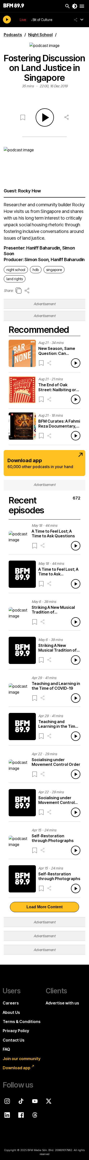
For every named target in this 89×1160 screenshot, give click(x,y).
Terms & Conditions (22, 1021)
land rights (14, 279)
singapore (54, 270)
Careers (11, 1003)
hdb (36, 270)
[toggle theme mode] (75, 6)
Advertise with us (62, 1003)
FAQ (6, 1049)
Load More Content (44, 907)
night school (15, 270)
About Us (11, 1012)
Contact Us (13, 1040)
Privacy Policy (16, 1030)
